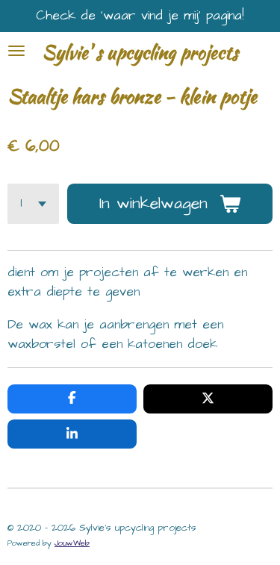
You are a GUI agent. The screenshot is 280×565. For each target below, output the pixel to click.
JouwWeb (72, 543)
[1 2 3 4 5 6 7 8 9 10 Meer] (33, 204)
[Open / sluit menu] (16, 50)
